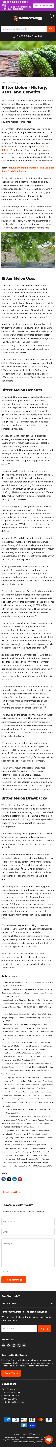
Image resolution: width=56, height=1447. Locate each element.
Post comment (14, 1279)
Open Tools (11, 1373)
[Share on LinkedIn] (14, 1179)
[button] (49, 1439)
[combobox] (24, 29)
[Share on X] (9, 1179)
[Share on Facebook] (3, 1179)
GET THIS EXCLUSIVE (43, 5)
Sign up (44, 1328)
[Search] (51, 29)
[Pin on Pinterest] (20, 1179)
